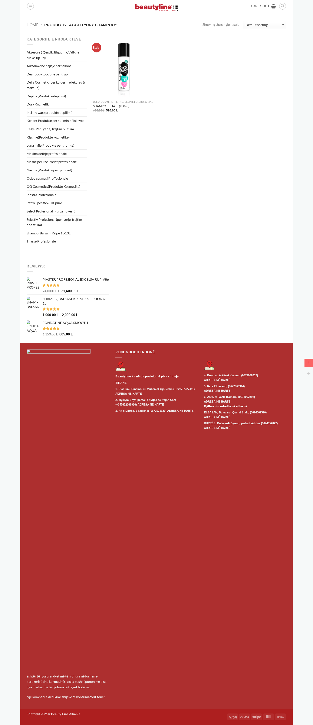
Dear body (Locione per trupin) (49, 74)
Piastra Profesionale (41, 195)
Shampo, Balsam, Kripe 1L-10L (48, 233)
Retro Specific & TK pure (44, 203)
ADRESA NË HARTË (128, 393)
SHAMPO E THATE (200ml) (111, 106)
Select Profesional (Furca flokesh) (51, 211)
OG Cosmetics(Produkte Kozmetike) (53, 186)
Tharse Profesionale (41, 241)
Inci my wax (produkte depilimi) (49, 112)
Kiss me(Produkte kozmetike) (48, 137)
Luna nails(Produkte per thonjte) (50, 145)
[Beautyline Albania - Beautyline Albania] (156, 7)
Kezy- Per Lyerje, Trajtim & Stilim (50, 129)
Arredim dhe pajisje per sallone (49, 66)
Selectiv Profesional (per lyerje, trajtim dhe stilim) (54, 222)
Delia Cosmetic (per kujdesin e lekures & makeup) (56, 85)
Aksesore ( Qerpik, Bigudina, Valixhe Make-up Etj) (53, 55)
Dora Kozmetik (38, 104)
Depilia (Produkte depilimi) (46, 96)
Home (32, 24)
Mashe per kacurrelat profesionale (52, 162)
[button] (30, 6)
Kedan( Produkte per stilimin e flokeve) (55, 120)
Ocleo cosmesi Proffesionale (47, 178)
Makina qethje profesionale (47, 154)
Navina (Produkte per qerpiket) (49, 170)
